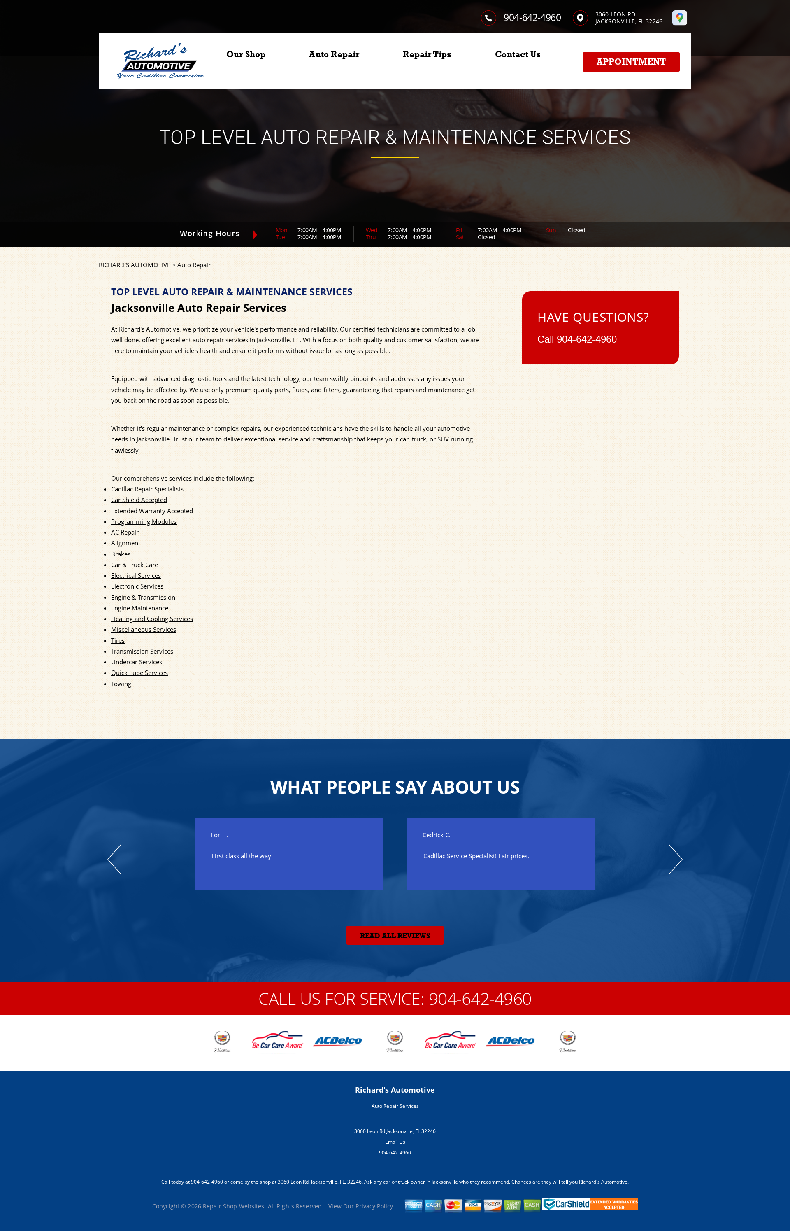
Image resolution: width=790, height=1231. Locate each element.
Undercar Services (136, 662)
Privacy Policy (374, 1206)
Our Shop (246, 54)
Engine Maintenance (139, 608)
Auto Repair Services (395, 1106)
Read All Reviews (395, 936)
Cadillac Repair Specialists (147, 489)
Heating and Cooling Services (152, 618)
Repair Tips (427, 54)
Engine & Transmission (143, 597)
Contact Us (518, 54)
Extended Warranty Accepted (152, 511)
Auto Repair (334, 54)
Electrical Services (136, 575)
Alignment (125, 543)
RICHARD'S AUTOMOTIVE (134, 265)
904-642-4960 (532, 17)
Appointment (631, 61)
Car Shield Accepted (139, 499)
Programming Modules (144, 521)
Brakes (120, 554)
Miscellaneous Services (143, 629)
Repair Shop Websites (233, 1206)
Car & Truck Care (134, 565)
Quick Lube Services (139, 672)
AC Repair (125, 532)
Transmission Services (142, 651)
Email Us (395, 1141)
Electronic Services (137, 586)
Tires (118, 640)
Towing (121, 684)
